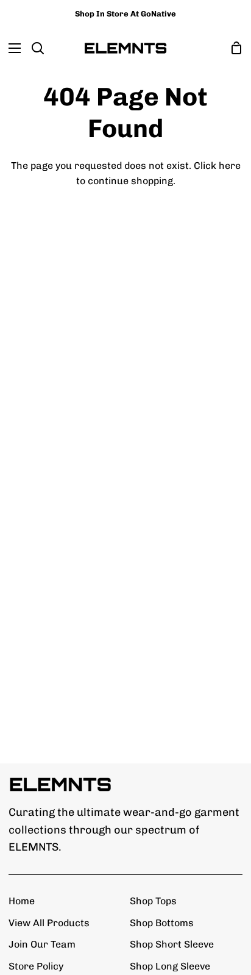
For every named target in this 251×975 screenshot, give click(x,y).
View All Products (49, 923)
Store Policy (36, 966)
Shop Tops (153, 901)
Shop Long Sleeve (170, 966)
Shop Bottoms (162, 923)
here (230, 165)
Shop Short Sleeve (172, 944)
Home (22, 901)
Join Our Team (42, 944)
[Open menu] (11, 48)
